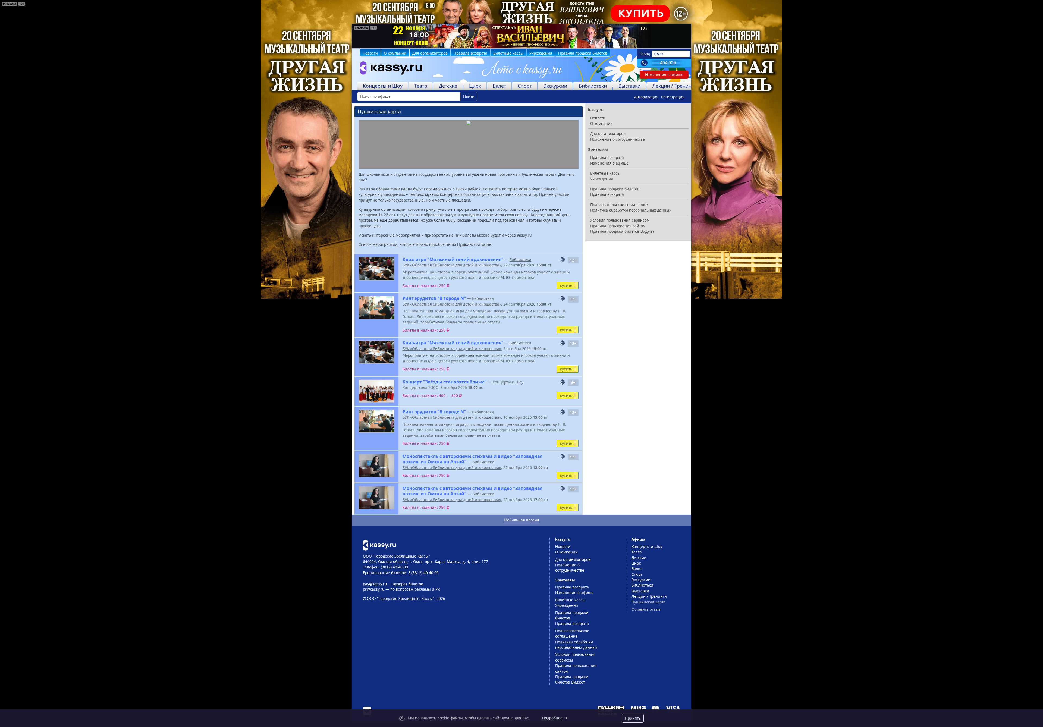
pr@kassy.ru (373, 589)
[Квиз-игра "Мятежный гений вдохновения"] (376, 269)
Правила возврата (470, 53)
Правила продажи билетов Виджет (622, 231)
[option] (521, 36)
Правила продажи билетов (582, 53)
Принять (633, 718)
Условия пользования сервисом (619, 220)
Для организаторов (430, 53)
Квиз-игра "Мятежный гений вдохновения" (453, 259)
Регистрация (672, 96)
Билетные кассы (508, 53)
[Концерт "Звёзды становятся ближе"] (376, 391)
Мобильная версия (521, 520)
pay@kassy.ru (375, 583)
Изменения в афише (664, 74)
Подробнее (552, 717)
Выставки (629, 86)
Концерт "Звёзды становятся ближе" (445, 382)
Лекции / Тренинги (674, 86)
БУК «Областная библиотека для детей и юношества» (452, 264)
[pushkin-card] (562, 260)
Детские (448, 86)
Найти (469, 96)
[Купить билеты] (379, 544)
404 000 (668, 63)
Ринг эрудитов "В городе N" (434, 298)
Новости (370, 53)
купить (566, 285)
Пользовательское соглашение (619, 204)
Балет (499, 86)
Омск (658, 53)
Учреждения (540, 53)
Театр (420, 86)
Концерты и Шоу (383, 86)
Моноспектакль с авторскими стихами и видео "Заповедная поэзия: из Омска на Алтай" (472, 459)
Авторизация (646, 96)
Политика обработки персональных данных (630, 210)
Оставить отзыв (646, 609)
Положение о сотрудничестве (617, 139)
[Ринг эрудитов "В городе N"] (376, 307)
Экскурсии (555, 86)
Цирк (475, 86)
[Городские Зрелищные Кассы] (388, 69)
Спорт (525, 86)
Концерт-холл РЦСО (420, 387)
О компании (395, 53)
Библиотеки (593, 86)
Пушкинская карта (648, 602)
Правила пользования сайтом (618, 225)
